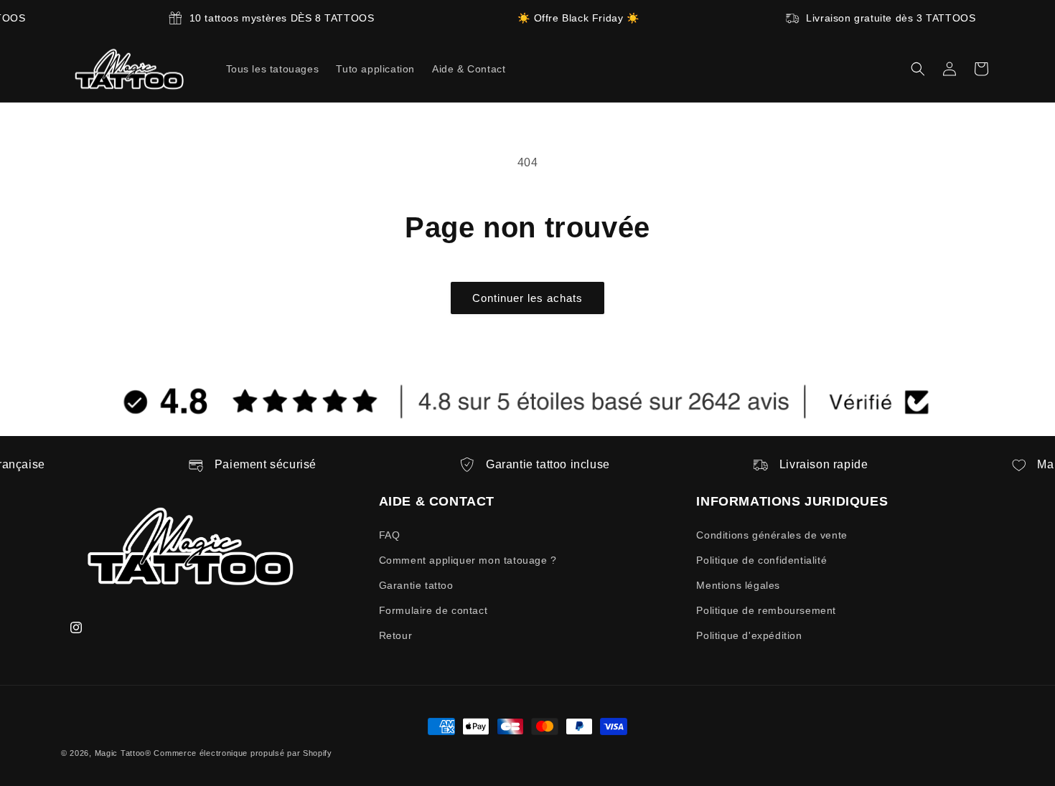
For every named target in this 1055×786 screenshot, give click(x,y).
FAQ (389, 535)
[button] (918, 69)
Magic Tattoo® (123, 753)
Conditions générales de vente (771, 535)
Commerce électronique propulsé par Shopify (243, 753)
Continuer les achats (527, 298)
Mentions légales (738, 585)
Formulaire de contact (433, 610)
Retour (396, 635)
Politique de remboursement (766, 610)
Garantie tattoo (416, 585)
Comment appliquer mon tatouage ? (468, 560)
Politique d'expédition (749, 635)
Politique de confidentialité (761, 560)
